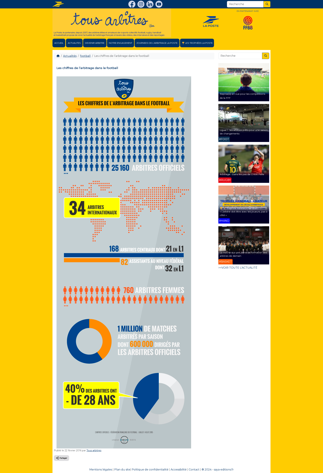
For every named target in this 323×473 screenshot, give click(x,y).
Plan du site (122, 469)
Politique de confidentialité (150, 469)
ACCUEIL (58, 43)
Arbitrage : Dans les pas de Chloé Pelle (242, 174)
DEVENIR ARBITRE (94, 43)
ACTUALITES (74, 43)
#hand (224, 220)
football (85, 56)
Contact (194, 469)
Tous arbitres (93, 450)
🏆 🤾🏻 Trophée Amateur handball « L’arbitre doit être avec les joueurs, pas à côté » (243, 211)
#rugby (225, 180)
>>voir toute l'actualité (237, 267)
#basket (225, 261)
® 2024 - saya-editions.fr (218, 469)
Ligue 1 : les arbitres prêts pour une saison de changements (244, 132)
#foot (224, 139)
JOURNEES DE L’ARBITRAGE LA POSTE (156, 43)
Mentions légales (100, 469)
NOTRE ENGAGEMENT (120, 43)
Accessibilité (179, 469)
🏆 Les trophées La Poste (197, 43)
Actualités (70, 56)
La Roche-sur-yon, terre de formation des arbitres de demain (243, 254)
